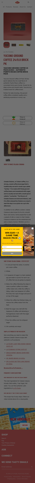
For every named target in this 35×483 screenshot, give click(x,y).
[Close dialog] (33, 228)
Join (12, 253)
